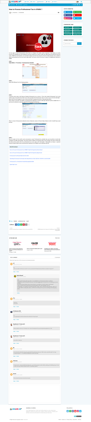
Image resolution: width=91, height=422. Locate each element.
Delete (17, 271)
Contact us (64, 419)
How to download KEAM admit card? (34, 248)
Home (27, 1)
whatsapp (78, 12)
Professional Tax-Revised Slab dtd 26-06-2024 (19, 155)
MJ (13, 347)
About (26, 4)
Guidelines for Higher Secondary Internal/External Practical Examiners (52, 249)
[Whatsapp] (21, 225)
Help (48, 1)
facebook (69, 15)
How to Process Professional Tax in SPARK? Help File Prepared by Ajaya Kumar (26, 152)
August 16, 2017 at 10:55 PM (21, 276)
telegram (69, 12)
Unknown (15, 360)
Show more (57, 238)
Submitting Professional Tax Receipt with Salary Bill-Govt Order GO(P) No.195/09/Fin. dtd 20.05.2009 (30, 158)
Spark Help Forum (13, 164)
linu (14, 298)
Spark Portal (76, 29)
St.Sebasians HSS (17, 311)
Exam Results (19, 4)
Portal (54, 1)
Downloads (41, 1)
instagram (69, 18)
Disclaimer (75, 419)
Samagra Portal (77, 34)
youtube (78, 15)
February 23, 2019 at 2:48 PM (17, 374)
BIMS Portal (67, 31)
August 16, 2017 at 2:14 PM (17, 264)
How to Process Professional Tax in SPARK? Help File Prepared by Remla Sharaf (26, 149)
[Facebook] (16, 225)
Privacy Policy (69, 419)
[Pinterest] (24, 225)
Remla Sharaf (20, 275)
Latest (33, 1)
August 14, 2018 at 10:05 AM (17, 348)
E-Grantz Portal (68, 34)
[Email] (26, 225)
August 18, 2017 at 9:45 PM (17, 312)
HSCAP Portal (76, 27)
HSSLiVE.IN (26, 419)
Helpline (15, 221)
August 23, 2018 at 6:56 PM (17, 361)
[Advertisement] (35, 23)
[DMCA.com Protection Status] (77, 416)
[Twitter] (19, 225)
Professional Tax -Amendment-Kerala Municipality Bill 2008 (22, 161)
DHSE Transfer (77, 31)
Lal (13, 263)
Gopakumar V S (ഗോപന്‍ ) (19, 324)
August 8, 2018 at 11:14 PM (17, 325)
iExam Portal (67, 29)
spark (27, 221)
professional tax (21, 221)
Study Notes (12, 4)
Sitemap (79, 419)
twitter (78, 18)
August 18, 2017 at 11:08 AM (17, 299)
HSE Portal (67, 27)
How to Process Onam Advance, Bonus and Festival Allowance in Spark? (16, 249)
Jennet (14, 373)
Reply (14, 271)
